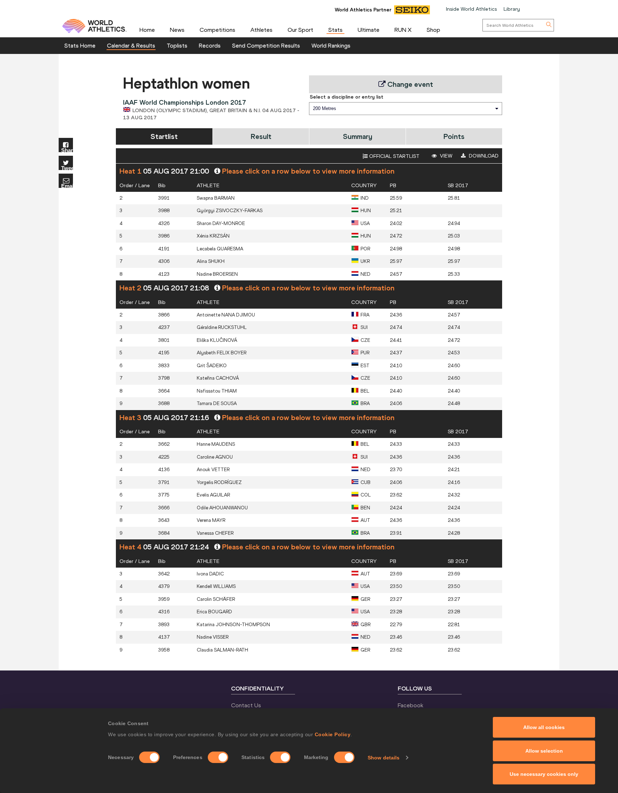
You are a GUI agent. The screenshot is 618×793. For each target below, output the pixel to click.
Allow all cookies (544, 727)
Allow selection (544, 751)
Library (512, 9)
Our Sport (300, 29)
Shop (433, 29)
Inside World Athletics (471, 9)
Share (67, 150)
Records (210, 45)
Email (67, 185)
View (445, 156)
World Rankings (331, 45)
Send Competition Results (266, 45)
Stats (335, 29)
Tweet (67, 167)
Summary (357, 136)
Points (454, 136)
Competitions (217, 29)
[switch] (218, 757)
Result (261, 136)
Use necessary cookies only (544, 774)
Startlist (164, 136)
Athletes (261, 29)
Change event (409, 84)
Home (147, 29)
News (177, 29)
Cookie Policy (333, 734)
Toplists (177, 45)
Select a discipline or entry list (346, 97)
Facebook (410, 705)
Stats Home (79, 45)
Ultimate (368, 29)
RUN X (403, 29)
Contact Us (246, 705)
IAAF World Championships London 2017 (184, 102)
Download (483, 156)
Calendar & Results (131, 45)
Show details (383, 757)
